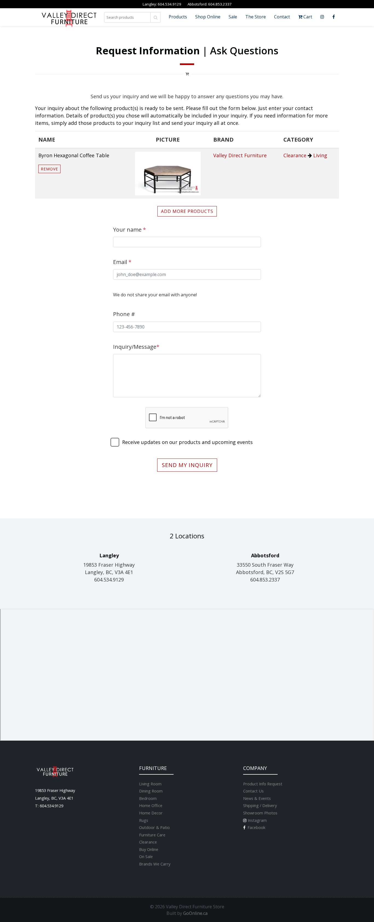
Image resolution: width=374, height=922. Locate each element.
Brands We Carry (154, 864)
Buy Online (148, 849)
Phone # (124, 314)
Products (178, 17)
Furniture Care (152, 834)
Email (122, 262)
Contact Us (253, 791)
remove (49, 169)
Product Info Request (262, 783)
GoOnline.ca (195, 913)
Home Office (150, 805)
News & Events (257, 798)
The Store (255, 17)
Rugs (143, 820)
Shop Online (207, 17)
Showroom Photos (260, 813)
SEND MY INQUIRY (187, 465)
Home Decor (151, 813)
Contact (282, 17)
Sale (233, 17)
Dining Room (151, 791)
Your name (129, 229)
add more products (187, 211)
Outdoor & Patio (154, 827)
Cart (307, 17)
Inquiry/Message (136, 346)
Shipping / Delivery (260, 805)
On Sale (146, 856)
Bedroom (148, 798)
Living (320, 155)
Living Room (150, 783)
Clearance (294, 155)
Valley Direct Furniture (240, 155)
